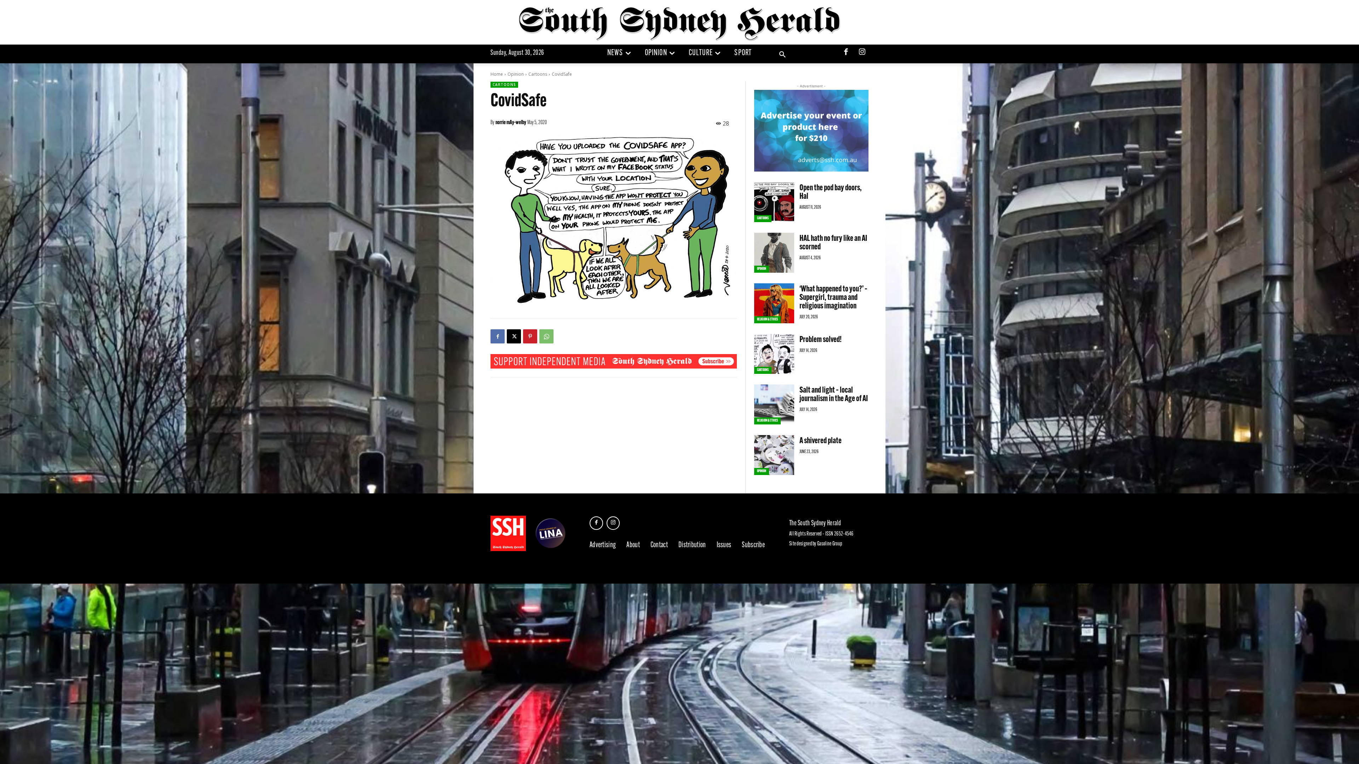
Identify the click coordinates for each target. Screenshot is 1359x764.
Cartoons (537, 74)
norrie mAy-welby (510, 123)
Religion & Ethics (767, 320)
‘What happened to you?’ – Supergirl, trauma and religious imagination (833, 298)
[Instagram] (862, 52)
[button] (782, 54)
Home (497, 74)
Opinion (516, 74)
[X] (514, 336)
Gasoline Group (829, 544)
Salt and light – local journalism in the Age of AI (833, 394)
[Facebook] (846, 52)
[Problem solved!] (774, 354)
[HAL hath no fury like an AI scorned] (774, 253)
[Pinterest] (530, 336)
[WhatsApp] (546, 336)
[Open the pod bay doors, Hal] (774, 202)
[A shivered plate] (774, 455)
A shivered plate (820, 441)
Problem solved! (820, 340)
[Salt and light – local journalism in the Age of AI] (774, 404)
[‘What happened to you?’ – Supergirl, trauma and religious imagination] (774, 303)
